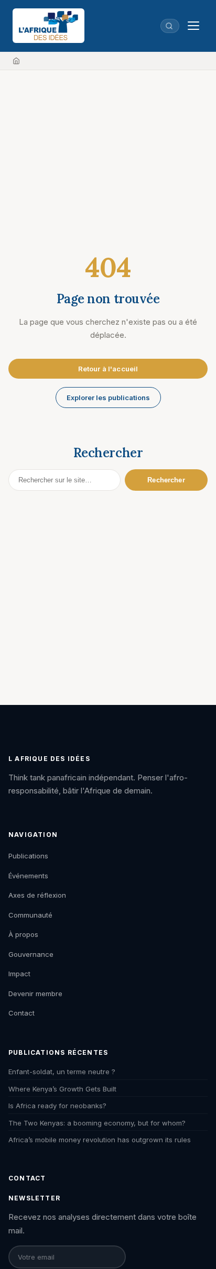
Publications (28, 856)
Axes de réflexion (37, 895)
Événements (28, 875)
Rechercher (166, 480)
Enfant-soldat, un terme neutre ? (61, 1071)
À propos (23, 934)
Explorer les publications (108, 397)
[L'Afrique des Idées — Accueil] (48, 25)
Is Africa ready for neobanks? (57, 1105)
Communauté (30, 915)
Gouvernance (30, 954)
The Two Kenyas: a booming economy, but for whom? (97, 1123)
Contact (21, 1013)
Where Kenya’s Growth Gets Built (62, 1089)
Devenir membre (35, 993)
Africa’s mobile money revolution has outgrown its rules (99, 1139)
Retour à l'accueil (108, 369)
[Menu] (193, 25)
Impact (19, 973)
